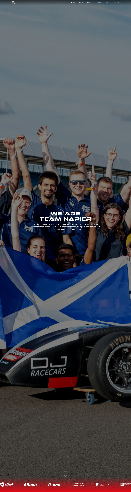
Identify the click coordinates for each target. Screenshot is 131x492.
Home (73, 3)
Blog (107, 3)
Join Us (116, 3)
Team (81, 3)
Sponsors (99, 3)
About (89, 3)
